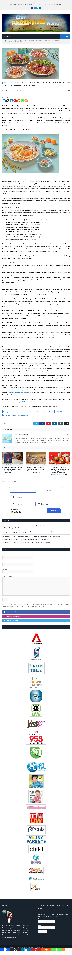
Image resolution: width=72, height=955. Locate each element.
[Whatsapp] (22, 100)
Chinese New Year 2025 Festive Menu (36, 412)
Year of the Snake (23, 415)
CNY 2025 (51, 412)
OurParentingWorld (10, 90)
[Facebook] (4, 100)
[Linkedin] (11, 100)
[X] (7, 100)
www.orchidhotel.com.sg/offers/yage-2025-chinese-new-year (18, 402)
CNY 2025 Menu (60, 412)
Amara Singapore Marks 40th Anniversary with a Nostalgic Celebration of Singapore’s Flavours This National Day (36, 470)
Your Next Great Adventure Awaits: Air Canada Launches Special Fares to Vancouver (26, 542)
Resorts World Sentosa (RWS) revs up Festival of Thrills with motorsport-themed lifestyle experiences (31, 536)
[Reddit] (18, 100)
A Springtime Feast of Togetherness (13, 412)
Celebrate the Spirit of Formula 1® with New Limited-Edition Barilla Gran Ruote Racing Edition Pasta (13, 470)
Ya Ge (14, 415)
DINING (68, 90)
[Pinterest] (15, 100)
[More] (26, 100)
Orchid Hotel (6, 415)
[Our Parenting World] (36, 22)
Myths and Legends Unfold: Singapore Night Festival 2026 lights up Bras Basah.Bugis (35, 4)
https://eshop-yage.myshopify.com (18, 392)
